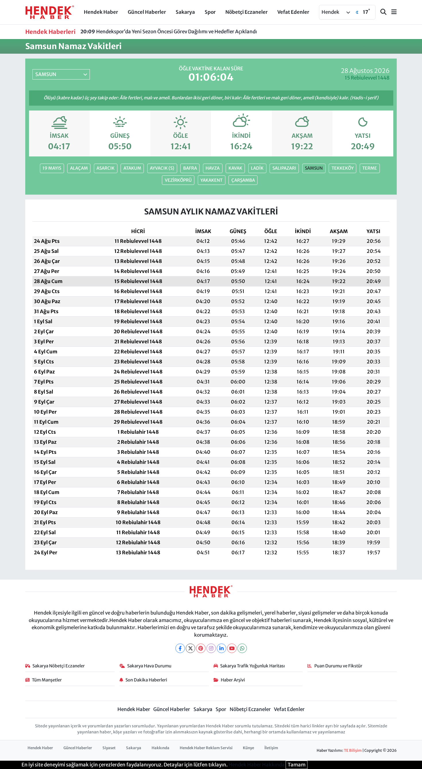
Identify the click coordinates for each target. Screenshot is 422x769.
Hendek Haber (101, 12)
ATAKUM (132, 168)
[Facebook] (180, 648)
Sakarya (185, 12)
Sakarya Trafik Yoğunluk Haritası (252, 666)
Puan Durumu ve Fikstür (338, 666)
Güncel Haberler (147, 12)
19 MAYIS (51, 168)
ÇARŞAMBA (243, 180)
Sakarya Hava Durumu (149, 666)
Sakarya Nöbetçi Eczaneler (58, 666)
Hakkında (160, 747)
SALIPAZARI (284, 168)
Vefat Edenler (293, 12)
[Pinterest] (201, 648)
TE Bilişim (353, 750)
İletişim (271, 747)
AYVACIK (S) (162, 168)
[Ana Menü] (391, 12)
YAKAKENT (211, 180)
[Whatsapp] (242, 648)
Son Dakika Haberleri (146, 680)
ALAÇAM (79, 168)
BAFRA (190, 168)
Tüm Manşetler (47, 680)
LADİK (257, 168)
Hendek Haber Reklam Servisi (206, 747)
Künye (248, 747)
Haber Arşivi (233, 680)
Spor (210, 12)
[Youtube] (232, 648)
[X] (190, 648)
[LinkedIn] (221, 648)
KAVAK (235, 168)
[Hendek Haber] (49, 11)
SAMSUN (314, 168)
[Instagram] (211, 648)
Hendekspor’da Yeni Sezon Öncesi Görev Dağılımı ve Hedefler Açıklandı (168, 31)
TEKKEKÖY (343, 168)
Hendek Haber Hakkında (257, 765)
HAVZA (213, 168)
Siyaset (109, 747)
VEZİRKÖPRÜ (178, 180)
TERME (369, 168)
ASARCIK (105, 168)
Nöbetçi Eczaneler (246, 12)
